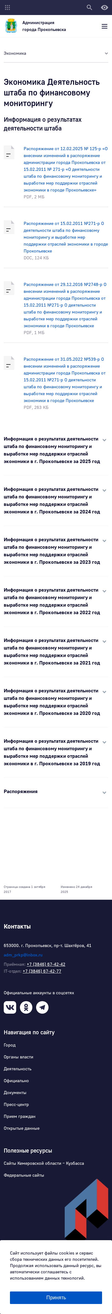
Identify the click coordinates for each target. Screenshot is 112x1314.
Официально (16, 1081)
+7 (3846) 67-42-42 (46, 964)
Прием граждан (19, 1116)
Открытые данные (22, 1128)
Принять (56, 1297)
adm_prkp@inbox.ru (23, 955)
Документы (15, 1093)
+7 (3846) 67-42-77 (42, 971)
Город (10, 1045)
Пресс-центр (16, 1105)
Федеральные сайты (24, 1175)
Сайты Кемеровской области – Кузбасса (44, 1163)
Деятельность (17, 1069)
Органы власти (18, 1057)
